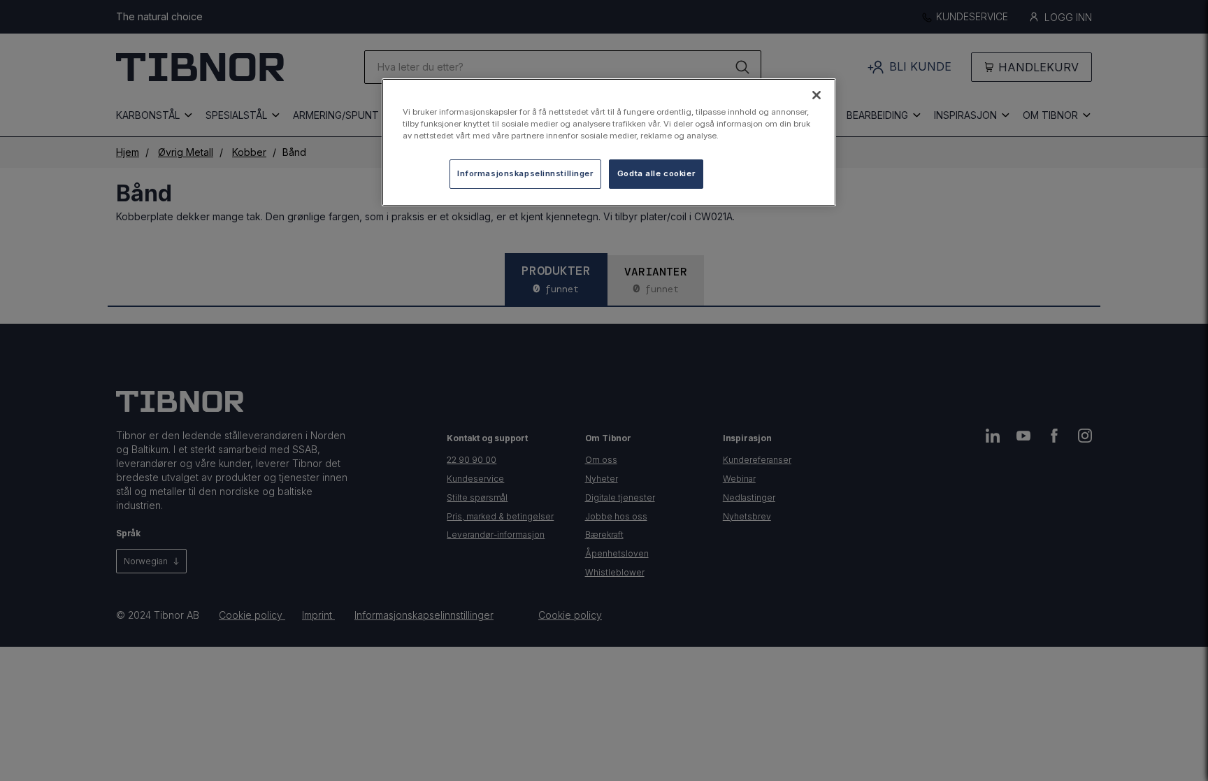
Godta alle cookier (656, 173)
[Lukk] (816, 95)
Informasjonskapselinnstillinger (525, 173)
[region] (609, 142)
